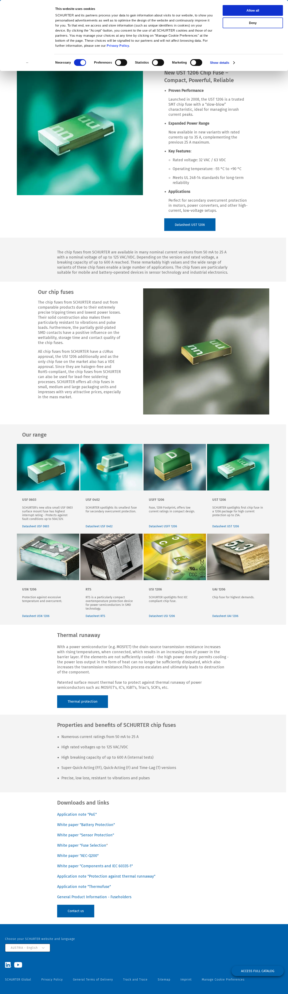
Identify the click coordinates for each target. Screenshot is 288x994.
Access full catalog (257, 971)
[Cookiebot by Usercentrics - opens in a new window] (27, 63)
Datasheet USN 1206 (35, 616)
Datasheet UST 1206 (190, 225)
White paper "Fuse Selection (81, 845)
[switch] (121, 62)
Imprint (186, 979)
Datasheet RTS (95, 616)
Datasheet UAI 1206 (225, 616)
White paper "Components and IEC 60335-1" (95, 866)
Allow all (252, 10)
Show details (219, 62)
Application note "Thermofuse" (84, 886)
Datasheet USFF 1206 (163, 526)
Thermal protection (82, 702)
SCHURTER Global (18, 979)
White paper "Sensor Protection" (86, 835)
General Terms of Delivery (93, 979)
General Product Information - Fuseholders (94, 897)
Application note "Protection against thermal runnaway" (106, 876)
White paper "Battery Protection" (86, 824)
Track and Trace (135, 979)
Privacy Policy (118, 45)
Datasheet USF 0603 (35, 526)
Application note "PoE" (77, 814)
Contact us (76, 911)
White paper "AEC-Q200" (78, 855)
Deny (253, 23)
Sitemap (164, 979)
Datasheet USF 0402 (99, 526)
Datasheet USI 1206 (162, 616)
